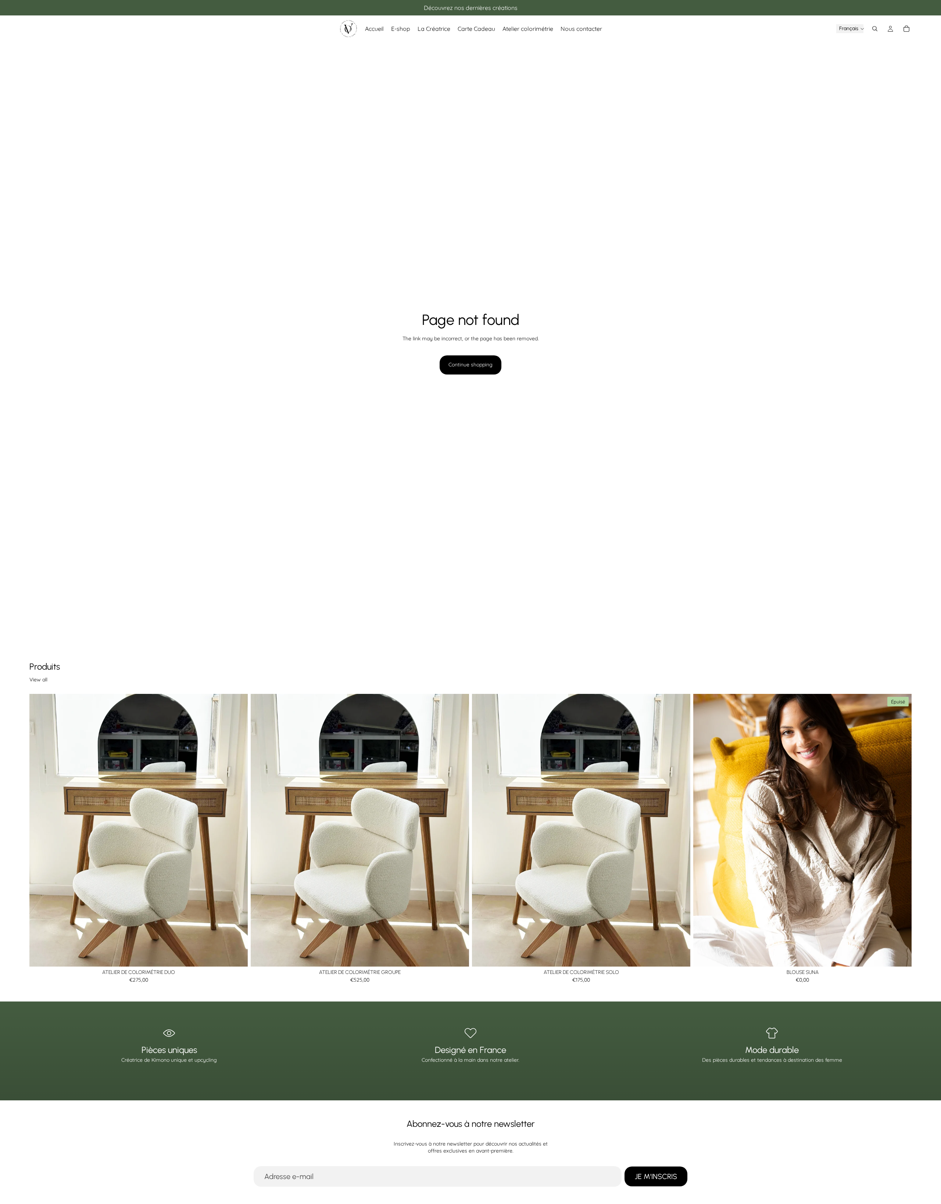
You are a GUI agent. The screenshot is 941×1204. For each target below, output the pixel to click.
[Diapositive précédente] (704, 830)
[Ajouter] (236, 955)
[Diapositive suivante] (901, 830)
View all (38, 679)
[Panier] (906, 29)
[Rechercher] (875, 29)
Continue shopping (470, 364)
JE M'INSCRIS (656, 1176)
